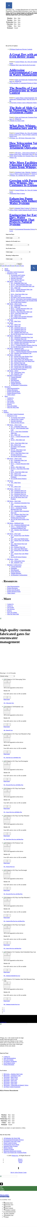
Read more (7, 699)
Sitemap (20, 1160)
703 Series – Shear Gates (11, 1079)
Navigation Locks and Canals (12, 1141)
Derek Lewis (13, 136)
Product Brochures (9, 1064)
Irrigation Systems (9, 1149)
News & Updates (8, 1060)
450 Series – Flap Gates (10, 1083)
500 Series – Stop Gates (10, 1082)
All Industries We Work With (12, 1138)
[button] (4, 1196)
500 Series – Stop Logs (10, 1080)
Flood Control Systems (10, 1143)
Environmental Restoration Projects (25, 229)
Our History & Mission (10, 1061)
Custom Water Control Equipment (24, 98)
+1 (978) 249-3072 (8, 1104)
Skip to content (4, 1195)
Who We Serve (30, 99)
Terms (20, 1162)
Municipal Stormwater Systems (12, 1151)
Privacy (20, 1159)
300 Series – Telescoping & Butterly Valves (16, 1085)
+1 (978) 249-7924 (11, 37)
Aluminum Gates (20, 172)
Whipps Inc (18, 81)
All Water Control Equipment (12, 1087)
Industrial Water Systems (22, 208)
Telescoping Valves (27, 154)
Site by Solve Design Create (18, 1172)
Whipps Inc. (14, 1155)
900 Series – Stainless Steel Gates (13, 1074)
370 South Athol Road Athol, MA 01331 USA (19, 32)
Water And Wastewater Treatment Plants (15, 1152)
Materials (28, 172)
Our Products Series (9, 1063)
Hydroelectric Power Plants (11, 1144)
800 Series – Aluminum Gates (12, 1075)
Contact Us (3, 1022)
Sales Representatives (10, 1058)
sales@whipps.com (11, 42)
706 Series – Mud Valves (11, 1077)
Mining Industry (8, 1147)
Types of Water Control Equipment (19, 174)
